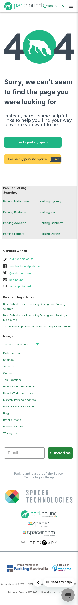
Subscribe (60, 453)
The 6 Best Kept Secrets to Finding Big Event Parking (37, 326)
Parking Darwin (50, 233)
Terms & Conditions (16, 344)
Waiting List (10, 433)
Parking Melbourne (16, 201)
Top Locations (12, 379)
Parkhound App (13, 353)
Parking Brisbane (14, 212)
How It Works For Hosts (18, 393)
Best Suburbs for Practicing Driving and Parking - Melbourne (35, 317)
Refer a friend (12, 419)
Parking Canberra (51, 223)
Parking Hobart (13, 233)
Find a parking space (32, 142)
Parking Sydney (50, 201)
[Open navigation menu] (71, 6)
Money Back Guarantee (18, 406)
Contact (8, 373)
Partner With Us (13, 426)
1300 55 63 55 (56, 6)
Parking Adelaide (14, 223)
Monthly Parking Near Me (19, 399)
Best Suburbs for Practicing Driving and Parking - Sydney (35, 306)
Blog (6, 413)
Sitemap (8, 359)
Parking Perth (49, 212)
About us (9, 366)
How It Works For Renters (19, 386)
